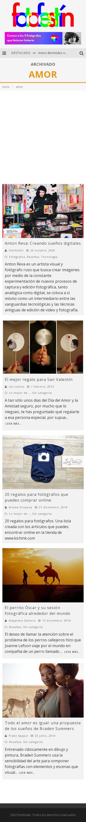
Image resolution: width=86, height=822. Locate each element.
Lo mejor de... (19, 393)
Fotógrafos (17, 257)
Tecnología (49, 257)
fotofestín (16, 250)
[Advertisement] (43, 136)
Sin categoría (42, 393)
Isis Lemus (16, 386)
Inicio (6, 87)
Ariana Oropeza (20, 507)
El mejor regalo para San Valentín (39, 379)
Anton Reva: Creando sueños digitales (43, 243)
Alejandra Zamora (22, 620)
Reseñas (33, 257)
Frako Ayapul (18, 735)
